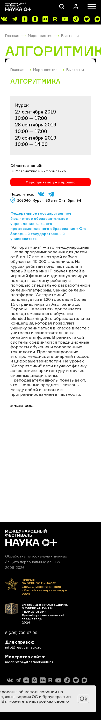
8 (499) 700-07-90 (21, 632)
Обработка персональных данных (36, 556)
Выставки (70, 35)
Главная (12, 35)
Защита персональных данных (32, 562)
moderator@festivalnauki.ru (29, 662)
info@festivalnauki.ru (23, 647)
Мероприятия (40, 35)
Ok (84, 698)
